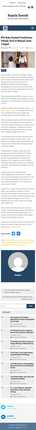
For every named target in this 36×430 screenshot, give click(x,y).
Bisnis (10, 240)
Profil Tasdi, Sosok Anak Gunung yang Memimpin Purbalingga (21, 354)
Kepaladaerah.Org (16, 227)
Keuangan (31, 240)
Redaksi (30, 48)
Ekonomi (15, 240)
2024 (6, 240)
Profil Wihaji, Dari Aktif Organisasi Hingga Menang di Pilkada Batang (22, 342)
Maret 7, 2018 (16, 394)
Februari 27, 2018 (17, 324)
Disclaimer (12, 3)
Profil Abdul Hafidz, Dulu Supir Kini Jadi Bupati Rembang (22, 378)
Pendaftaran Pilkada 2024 (9, 245)
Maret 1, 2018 (16, 335)
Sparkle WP (25, 427)
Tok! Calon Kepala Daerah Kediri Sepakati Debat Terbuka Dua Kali (17, 298)
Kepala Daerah (18, 16)
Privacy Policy (22, 3)
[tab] (6, 312)
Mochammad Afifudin (26, 242)
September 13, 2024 (17, 48)
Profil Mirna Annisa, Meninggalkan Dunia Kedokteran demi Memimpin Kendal (22, 366)
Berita (3, 70)
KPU (17, 242)
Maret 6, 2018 (16, 370)
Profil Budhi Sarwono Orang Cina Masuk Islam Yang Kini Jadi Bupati (21, 331)
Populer (6, 312)
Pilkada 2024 (22, 245)
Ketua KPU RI (23, 240)
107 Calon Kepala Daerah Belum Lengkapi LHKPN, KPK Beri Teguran (17, 291)
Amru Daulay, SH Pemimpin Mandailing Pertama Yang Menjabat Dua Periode (22, 319)
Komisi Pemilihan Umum (8, 242)
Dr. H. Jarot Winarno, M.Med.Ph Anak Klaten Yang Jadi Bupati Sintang (21, 390)
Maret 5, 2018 (16, 346)
